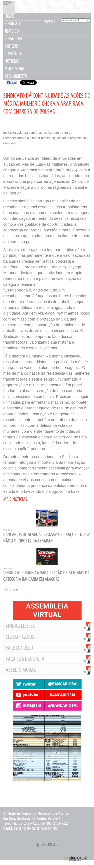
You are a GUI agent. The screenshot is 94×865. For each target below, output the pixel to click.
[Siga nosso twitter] (47, 684)
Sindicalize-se (20, 626)
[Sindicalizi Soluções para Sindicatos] (77, 860)
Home (9, 16)
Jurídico (12, 31)
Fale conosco (19, 648)
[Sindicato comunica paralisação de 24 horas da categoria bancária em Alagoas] (47, 564)
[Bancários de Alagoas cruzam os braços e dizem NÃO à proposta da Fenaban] (47, 526)
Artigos (11, 46)
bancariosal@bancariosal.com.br (35, 828)
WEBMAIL (51, 22)
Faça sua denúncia (25, 659)
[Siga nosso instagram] (47, 706)
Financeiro (14, 39)
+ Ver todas (10, 590)
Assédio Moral (21, 670)
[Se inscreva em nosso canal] (47, 695)
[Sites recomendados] (47, 793)
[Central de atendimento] (47, 797)
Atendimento (16, 76)
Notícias (12, 61)
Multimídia (14, 68)
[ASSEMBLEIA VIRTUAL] (47, 610)
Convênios (14, 54)
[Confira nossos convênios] (47, 788)
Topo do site (49, 845)
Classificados (20, 637)
